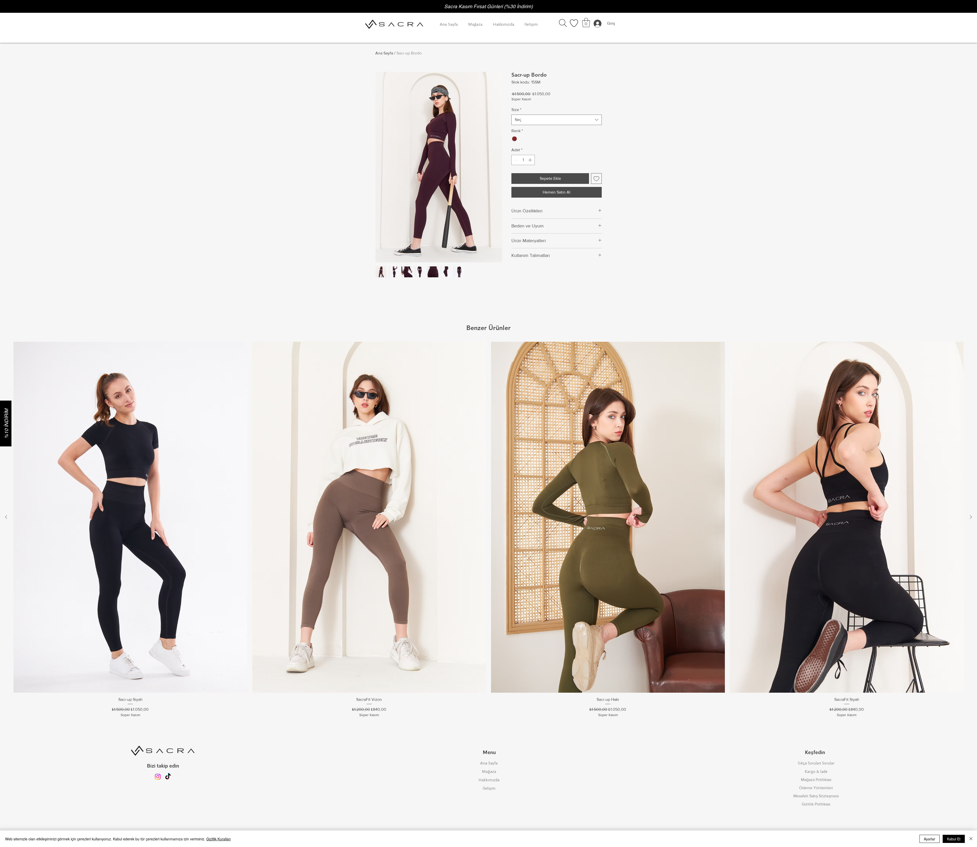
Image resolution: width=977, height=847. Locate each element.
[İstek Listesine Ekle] (596, 178)
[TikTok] (168, 777)
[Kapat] (971, 839)
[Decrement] (515, 160)
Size (516, 109)
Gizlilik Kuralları (218, 838)
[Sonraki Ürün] (971, 517)
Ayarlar (929, 838)
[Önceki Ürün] (6, 517)
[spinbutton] (523, 160)
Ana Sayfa (384, 53)
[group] (488, 529)
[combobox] (556, 120)
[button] (563, 23)
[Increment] (530, 160)
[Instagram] (158, 777)
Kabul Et (953, 838)
